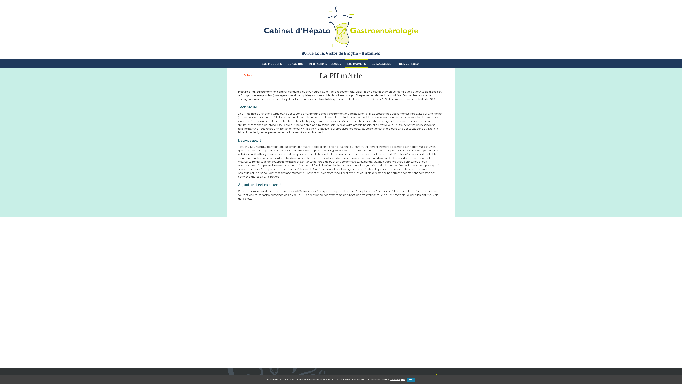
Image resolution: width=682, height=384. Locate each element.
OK (410, 379)
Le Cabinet (295, 63)
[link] (341, 26)
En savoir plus (397, 379)
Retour (246, 75)
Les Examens (356, 63)
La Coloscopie (382, 63)
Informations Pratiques (325, 63)
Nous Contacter (409, 63)
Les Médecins (272, 63)
